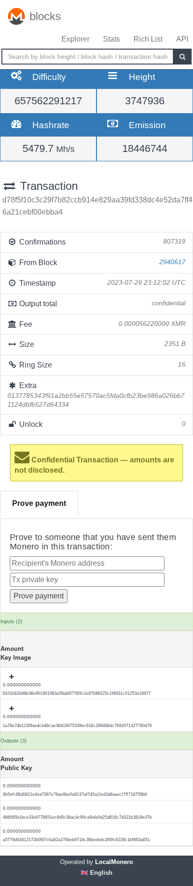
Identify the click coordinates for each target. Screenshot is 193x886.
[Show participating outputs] (12, 677)
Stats (111, 39)
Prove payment (39, 503)
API (182, 39)
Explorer (75, 39)
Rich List (148, 39)
